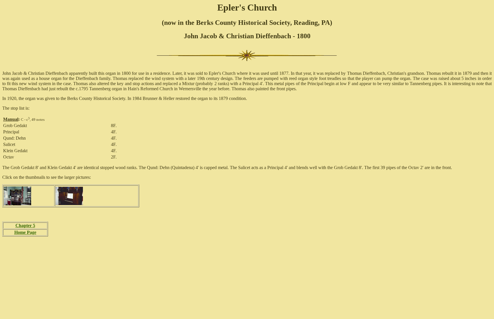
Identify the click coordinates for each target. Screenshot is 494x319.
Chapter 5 (25, 225)
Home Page (25, 232)
